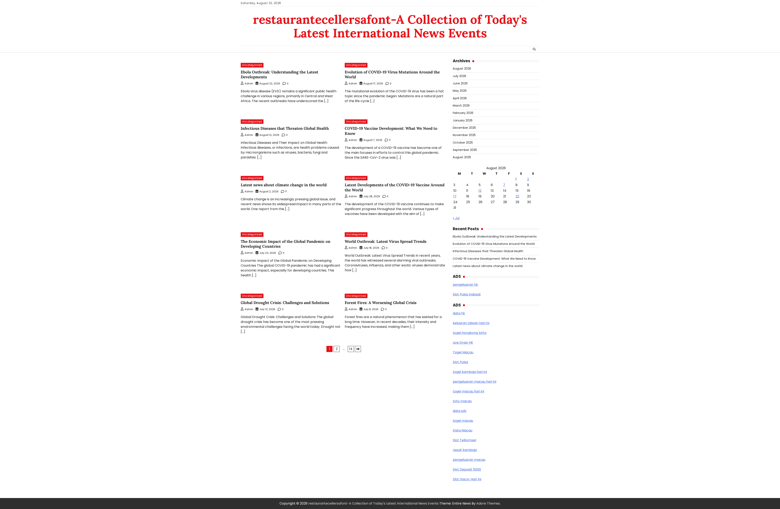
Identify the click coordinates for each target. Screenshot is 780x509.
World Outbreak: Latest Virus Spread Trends (385, 241)
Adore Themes (488, 503)
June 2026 (460, 83)
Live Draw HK (463, 342)
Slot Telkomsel (464, 440)
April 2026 (460, 98)
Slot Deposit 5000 (467, 469)
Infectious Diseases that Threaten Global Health (285, 128)
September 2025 (465, 150)
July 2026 (459, 76)
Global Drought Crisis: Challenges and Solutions (285, 302)
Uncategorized (252, 65)
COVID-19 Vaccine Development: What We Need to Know (494, 259)
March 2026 (461, 106)
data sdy (460, 411)
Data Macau (462, 430)
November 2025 (464, 135)
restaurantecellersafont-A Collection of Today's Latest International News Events (390, 26)
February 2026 (463, 113)
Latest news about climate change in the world (284, 184)
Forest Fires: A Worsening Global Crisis (380, 302)
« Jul (456, 218)
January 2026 (462, 120)
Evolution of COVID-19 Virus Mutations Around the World (494, 244)
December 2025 (464, 128)
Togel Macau (463, 352)
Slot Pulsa (460, 362)
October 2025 (463, 143)
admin (249, 83)
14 (350, 349)
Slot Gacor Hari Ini (467, 479)
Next (358, 349)
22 (517, 196)
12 (480, 190)
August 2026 (462, 68)
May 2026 (460, 91)
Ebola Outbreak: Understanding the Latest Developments (495, 236)
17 (454, 196)
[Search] (534, 49)
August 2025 (462, 157)
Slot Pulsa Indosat (467, 294)
